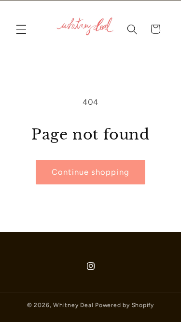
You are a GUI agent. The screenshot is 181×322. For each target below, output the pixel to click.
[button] (21, 29)
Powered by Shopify (124, 305)
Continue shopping (90, 172)
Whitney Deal (73, 305)
